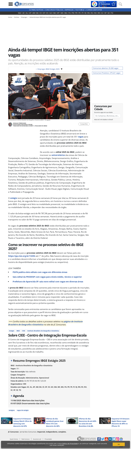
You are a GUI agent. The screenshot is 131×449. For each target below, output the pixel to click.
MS (62, 13)
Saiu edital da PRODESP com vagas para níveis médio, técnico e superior (47, 276)
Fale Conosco (25, 439)
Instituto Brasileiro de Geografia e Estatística (43, 331)
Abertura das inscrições (27, 400)
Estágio (11, 331)
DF (44, 13)
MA (54, 13)
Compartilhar (84, 124)
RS (92, 13)
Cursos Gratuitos (94, 10)
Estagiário (21, 375)
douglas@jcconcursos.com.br (22, 124)
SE (109, 13)
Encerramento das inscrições (30, 403)
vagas (80, 136)
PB (73, 13)
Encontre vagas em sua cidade (103, 112)
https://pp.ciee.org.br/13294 (21, 256)
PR (76, 13)
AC (24, 13)
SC (102, 13)
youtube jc (80, 10)
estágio (13, 198)
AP (30, 13)
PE (80, 13)
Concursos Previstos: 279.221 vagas (106, 73)
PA (69, 13)
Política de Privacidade (70, 443)
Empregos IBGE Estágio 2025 (48, 69)
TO (112, 13)
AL (27, 13)
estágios (12, 410)
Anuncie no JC (37, 439)
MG (65, 13)
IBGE (18, 331)
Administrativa (32, 378)
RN (88, 13)
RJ (85, 13)
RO (95, 13)
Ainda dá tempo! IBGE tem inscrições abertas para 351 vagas (47, 17)
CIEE (23, 331)
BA (37, 13)
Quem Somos (14, 439)
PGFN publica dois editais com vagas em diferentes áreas (40, 272)
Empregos (69, 10)
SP (105, 13)
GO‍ (51, 13)
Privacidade (48, 439)
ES (47, 13)
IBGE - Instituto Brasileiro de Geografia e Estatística (31, 365)
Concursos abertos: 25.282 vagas (105, 68)
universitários (58, 155)
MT (58, 13)
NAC (19, 13)
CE (41, 13)
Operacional (44, 378)
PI (82, 13)
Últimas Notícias (36, 10)
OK (119, 444)
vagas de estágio (23, 410)
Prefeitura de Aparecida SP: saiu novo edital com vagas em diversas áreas (48, 281)
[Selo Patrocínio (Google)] (104, 4)
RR (99, 13)
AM (34, 13)
